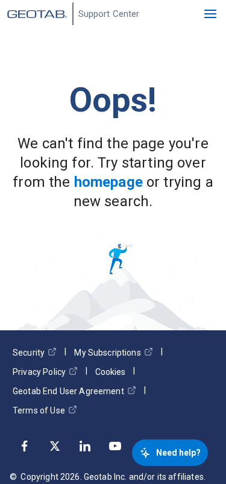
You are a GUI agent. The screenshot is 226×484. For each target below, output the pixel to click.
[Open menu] (210, 13)
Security (29, 352)
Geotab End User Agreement (68, 391)
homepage (108, 182)
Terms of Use (39, 410)
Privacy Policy (39, 372)
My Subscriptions (107, 352)
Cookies (110, 372)
